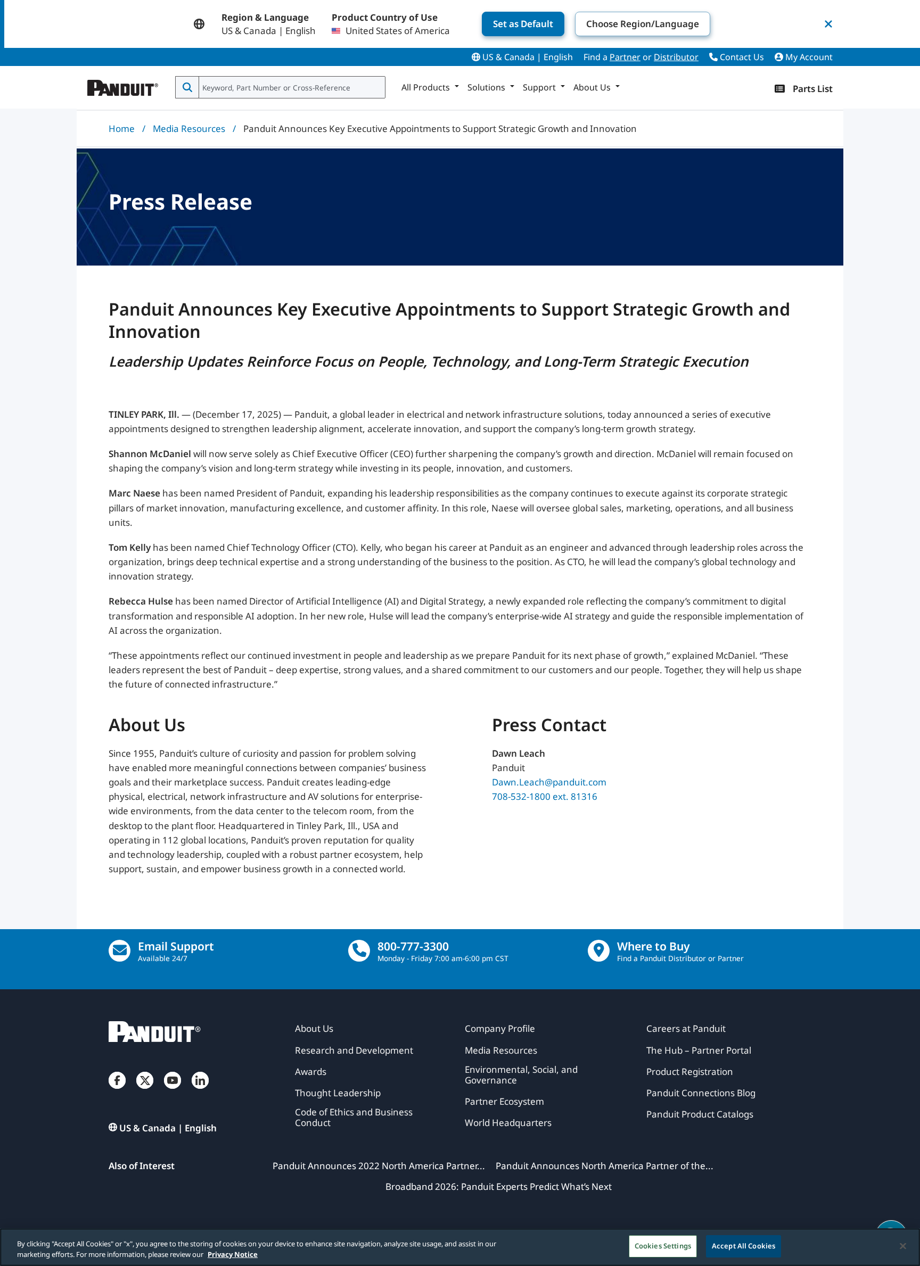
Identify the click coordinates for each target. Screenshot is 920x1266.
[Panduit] (123, 85)
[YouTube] (172, 1091)
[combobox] (291, 87)
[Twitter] (144, 1091)
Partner (625, 57)
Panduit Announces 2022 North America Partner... (379, 1166)
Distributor (676, 57)
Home (122, 128)
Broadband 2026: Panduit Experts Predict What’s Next (498, 1186)
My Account (808, 57)
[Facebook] (117, 1091)
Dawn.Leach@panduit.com (549, 782)
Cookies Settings (663, 1246)
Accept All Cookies (743, 1246)
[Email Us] (119, 951)
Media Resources (189, 128)
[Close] (903, 1245)
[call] (359, 951)
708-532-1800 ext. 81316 (544, 796)
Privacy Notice (233, 1254)
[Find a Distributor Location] (599, 951)
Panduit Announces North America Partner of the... (604, 1166)
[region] (460, 1247)
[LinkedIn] (200, 1091)
